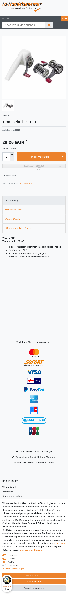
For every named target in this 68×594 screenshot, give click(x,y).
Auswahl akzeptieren (34, 588)
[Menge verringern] (12, 159)
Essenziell (12, 555)
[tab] (34, 200)
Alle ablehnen (34, 581)
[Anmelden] (3, 18)
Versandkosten (26, 183)
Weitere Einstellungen (13, 568)
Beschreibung (12, 200)
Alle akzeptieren (34, 575)
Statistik (11, 558)
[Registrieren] (8, 18)
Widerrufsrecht (9, 487)
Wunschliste (11, 175)
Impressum (8, 491)
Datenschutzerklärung (13, 496)
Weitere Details (12, 219)
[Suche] (49, 25)
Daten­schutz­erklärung (31, 550)
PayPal (10, 562)
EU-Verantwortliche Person (18, 228)
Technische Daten (14, 209)
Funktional (12, 565)
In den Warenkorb (40, 157)
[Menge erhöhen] (12, 154)
